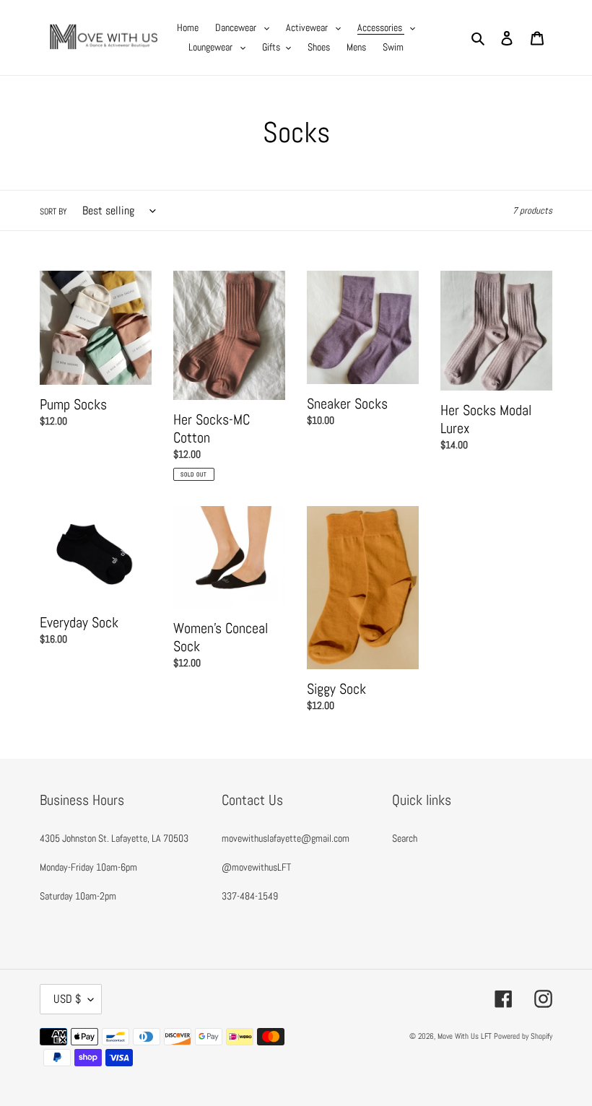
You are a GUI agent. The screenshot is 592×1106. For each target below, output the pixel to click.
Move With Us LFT (465, 1036)
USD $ (67, 998)
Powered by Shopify (523, 1036)
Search (404, 838)
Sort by (53, 211)
